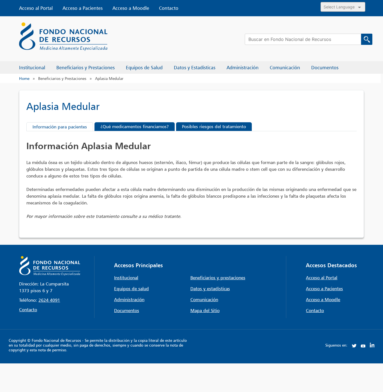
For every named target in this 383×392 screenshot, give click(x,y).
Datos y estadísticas (210, 288)
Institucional (126, 277)
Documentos (126, 310)
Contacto (168, 8)
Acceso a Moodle (130, 8)
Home (24, 78)
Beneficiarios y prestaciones (217, 277)
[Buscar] (366, 39)
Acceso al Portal (36, 8)
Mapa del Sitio (205, 310)
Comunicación (204, 299)
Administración (129, 299)
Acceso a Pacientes (83, 8)
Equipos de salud (131, 288)
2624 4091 (49, 300)
